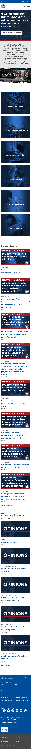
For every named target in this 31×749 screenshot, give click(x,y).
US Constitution (5, 697)
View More (5, 506)
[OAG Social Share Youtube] (21, 710)
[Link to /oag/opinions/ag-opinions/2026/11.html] (15, 530)
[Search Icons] (25, 6)
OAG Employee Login (8, 708)
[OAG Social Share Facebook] (4, 710)
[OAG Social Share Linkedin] (16, 710)
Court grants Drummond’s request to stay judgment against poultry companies (13, 496)
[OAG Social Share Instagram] (12, 710)
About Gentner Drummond (11, 32)
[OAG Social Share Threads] (25, 710)
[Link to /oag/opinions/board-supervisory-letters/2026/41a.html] (15, 615)
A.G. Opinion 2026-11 (10, 542)
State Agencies (26, 1)
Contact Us (4, 691)
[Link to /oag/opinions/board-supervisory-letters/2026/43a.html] (15, 556)
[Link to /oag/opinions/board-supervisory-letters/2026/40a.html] (15, 644)
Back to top (25, 677)
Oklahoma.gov (5, 737)
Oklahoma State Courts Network (21, 701)
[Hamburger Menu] (28, 6)
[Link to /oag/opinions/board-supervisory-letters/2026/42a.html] (15, 585)
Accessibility (4, 741)
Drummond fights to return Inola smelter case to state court (13, 403)
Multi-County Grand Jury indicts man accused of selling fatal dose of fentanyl (15, 334)
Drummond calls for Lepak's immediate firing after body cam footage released (13, 435)
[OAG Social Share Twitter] (8, 710)
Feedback (18, 741)
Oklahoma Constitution (21, 697)
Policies (17, 737)
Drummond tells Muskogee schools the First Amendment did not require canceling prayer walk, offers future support (14, 369)
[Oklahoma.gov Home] (2, 1)
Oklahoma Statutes (6, 700)
